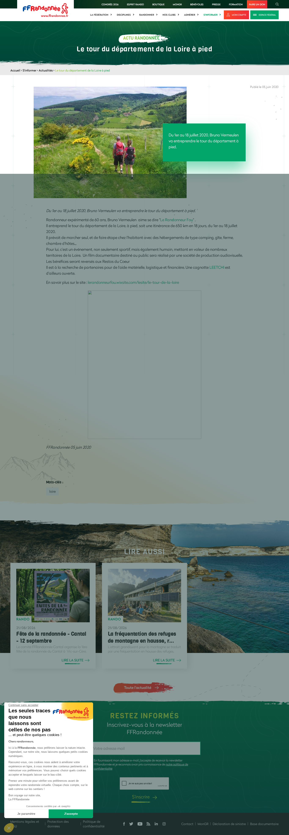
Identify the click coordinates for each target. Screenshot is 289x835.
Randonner (146, 14)
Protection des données (58, 823)
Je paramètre (26, 813)
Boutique (158, 4)
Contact (187, 824)
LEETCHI (216, 267)
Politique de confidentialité (94, 823)
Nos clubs (169, 14)
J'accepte (71, 813)
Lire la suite (72, 660)
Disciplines (124, 14)
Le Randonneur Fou (176, 219)
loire (52, 491)
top (235, 806)
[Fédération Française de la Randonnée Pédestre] (45, 10)
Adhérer (189, 14)
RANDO (22, 619)
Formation (236, 4)
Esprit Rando (135, 4)
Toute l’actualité (137, 687)
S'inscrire (141, 797)
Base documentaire (264, 824)
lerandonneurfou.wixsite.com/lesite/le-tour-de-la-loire (133, 282)
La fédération (99, 14)
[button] (9, 828)
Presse (216, 4)
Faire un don (257, 4)
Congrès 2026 (110, 4)
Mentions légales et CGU (24, 823)
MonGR (177, 4)
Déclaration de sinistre (229, 824)
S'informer (210, 14)
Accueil (15, 70)
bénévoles (197, 4)
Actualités (46, 70)
